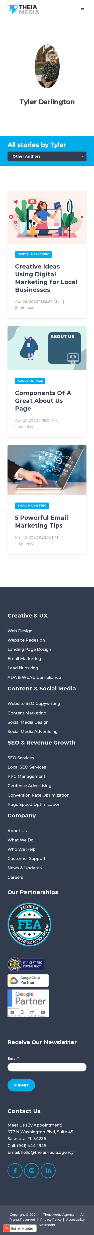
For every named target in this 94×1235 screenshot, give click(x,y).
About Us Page (30, 381)
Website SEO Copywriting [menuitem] (34, 703)
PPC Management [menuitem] (26, 776)
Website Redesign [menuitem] (26, 640)
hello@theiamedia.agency (47, 1152)
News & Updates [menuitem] (25, 868)
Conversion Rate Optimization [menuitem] (38, 795)
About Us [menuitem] (17, 830)
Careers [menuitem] (15, 877)
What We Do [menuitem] (21, 840)
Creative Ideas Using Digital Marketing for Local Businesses (46, 278)
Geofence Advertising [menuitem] (29, 785)
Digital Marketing (33, 254)
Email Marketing (32, 505)
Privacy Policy (51, 1219)
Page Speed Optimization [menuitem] (34, 804)
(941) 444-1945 (31, 1145)
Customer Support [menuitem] (27, 858)
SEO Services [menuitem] (21, 758)
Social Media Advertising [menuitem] (33, 731)
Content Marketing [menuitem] (27, 713)
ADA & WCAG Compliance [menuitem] (34, 677)
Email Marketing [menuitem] (24, 658)
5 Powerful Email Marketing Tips (41, 521)
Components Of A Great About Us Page (43, 400)
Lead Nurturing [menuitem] (23, 668)
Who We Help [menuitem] (22, 849)
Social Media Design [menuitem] (28, 722)
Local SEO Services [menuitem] (27, 767)
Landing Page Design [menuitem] (29, 649)
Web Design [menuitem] (20, 631)
